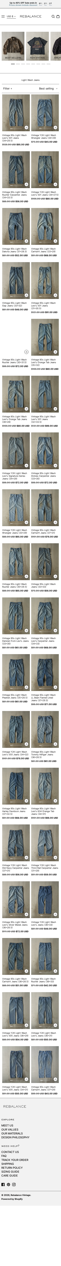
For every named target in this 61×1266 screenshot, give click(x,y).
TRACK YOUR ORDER (14, 1160)
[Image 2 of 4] (44, 915)
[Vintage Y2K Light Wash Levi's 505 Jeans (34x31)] (16, 1064)
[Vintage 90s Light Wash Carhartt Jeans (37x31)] (45, 507)
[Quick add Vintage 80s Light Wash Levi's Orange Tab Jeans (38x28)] (26, 409)
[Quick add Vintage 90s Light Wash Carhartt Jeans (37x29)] (55, 1079)
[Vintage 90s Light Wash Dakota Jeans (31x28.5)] (16, 226)
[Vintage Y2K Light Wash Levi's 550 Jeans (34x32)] (16, 729)
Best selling (46, 88)
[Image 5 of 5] (21, 129)
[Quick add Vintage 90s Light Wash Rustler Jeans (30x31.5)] (26, 352)
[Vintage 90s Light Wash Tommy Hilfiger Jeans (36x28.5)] (45, 729)
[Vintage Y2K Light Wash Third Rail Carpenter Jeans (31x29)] (45, 842)
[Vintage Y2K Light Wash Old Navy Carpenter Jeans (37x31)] (16, 842)
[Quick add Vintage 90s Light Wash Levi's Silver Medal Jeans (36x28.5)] (26, 914)
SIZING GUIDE (10, 1171)
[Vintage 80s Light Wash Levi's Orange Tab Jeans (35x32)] (45, 337)
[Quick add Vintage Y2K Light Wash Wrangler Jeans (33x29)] (26, 522)
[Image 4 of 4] (48, 915)
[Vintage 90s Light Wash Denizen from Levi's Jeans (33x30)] (16, 615)
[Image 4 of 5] (18, 129)
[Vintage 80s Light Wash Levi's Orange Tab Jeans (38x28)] (16, 394)
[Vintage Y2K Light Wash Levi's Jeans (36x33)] (45, 899)
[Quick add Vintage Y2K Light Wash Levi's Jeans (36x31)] (55, 1025)
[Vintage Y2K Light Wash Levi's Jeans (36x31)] (45, 1010)
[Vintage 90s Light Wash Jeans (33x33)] (45, 561)
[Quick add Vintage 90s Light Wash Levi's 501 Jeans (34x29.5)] (26, 128)
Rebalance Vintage (20, 1195)
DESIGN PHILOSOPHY (15, 1137)
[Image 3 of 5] (16, 129)
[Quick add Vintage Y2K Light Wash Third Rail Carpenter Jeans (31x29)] (55, 858)
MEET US (7, 1125)
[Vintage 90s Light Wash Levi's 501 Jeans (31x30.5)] (45, 280)
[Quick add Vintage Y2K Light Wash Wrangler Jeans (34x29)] (55, 128)
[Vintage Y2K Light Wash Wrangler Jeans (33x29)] (16, 507)
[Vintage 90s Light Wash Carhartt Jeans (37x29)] (45, 1064)
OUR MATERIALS (12, 1133)
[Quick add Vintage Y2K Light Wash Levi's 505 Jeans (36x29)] (26, 1025)
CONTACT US (10, 1152)
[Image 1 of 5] (11, 129)
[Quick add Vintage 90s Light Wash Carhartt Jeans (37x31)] (55, 522)
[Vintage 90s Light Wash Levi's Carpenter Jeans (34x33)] (45, 615)
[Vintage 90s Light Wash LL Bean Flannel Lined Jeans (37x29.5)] (45, 672)
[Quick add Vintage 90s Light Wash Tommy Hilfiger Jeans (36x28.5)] (55, 744)
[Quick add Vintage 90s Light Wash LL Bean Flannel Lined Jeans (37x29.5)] (55, 687)
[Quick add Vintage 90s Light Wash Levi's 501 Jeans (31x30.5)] (55, 295)
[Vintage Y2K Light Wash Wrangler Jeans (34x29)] (45, 112)
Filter (6, 88)
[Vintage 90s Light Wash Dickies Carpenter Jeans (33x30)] (45, 450)
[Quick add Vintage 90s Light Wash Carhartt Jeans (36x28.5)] (26, 971)
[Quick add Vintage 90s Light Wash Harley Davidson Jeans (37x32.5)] (26, 801)
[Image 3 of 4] (46, 915)
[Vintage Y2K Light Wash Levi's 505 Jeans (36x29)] (16, 1010)
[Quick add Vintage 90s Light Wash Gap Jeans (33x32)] (26, 295)
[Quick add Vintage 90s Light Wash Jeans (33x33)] (55, 576)
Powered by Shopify (12, 1199)
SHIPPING (7, 1163)
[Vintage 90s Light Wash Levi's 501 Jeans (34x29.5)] (16, 112)
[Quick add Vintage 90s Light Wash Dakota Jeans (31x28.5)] (26, 241)
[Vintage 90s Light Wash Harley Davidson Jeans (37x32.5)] (16, 786)
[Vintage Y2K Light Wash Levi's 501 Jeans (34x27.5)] (45, 169)
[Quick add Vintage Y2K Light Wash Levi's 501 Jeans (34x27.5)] (55, 184)
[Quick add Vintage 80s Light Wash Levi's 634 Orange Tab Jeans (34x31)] (55, 801)
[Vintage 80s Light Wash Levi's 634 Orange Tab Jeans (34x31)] (45, 786)
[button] (53, 16)
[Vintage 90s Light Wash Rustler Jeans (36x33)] (45, 956)
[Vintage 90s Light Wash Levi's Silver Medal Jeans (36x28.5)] (16, 899)
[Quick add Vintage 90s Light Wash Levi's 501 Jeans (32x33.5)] (55, 409)
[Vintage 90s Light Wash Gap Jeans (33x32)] (16, 280)
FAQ (3, 1156)
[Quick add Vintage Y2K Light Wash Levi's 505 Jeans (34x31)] (26, 1079)
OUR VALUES (9, 1129)
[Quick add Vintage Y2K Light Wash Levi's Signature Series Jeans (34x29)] (26, 465)
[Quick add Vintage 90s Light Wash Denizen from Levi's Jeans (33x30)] (26, 631)
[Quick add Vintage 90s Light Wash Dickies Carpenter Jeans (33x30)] (55, 465)
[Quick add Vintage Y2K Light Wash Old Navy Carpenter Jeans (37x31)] (26, 858)
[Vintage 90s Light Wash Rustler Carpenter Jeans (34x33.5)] (16, 169)
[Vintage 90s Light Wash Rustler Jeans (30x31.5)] (16, 337)
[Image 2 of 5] (14, 129)
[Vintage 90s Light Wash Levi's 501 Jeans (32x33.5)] (45, 394)
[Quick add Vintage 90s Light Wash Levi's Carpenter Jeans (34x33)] (55, 631)
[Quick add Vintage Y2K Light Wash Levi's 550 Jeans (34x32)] (26, 744)
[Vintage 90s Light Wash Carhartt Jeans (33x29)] (45, 226)
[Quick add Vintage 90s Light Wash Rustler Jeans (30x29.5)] (26, 576)
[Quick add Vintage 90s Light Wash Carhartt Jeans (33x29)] (55, 241)
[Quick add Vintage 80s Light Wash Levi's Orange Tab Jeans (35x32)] (55, 352)
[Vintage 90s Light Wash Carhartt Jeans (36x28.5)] (16, 956)
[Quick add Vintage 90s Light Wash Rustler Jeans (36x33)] (55, 971)
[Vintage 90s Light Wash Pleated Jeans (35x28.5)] (16, 672)
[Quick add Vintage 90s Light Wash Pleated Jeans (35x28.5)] (26, 687)
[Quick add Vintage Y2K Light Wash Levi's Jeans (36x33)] (55, 914)
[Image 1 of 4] (41, 915)
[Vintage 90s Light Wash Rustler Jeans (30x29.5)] (16, 561)
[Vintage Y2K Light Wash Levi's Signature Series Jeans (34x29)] (16, 450)
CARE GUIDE (9, 1175)
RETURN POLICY (12, 1167)
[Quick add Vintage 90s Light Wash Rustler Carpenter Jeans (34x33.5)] (26, 184)
